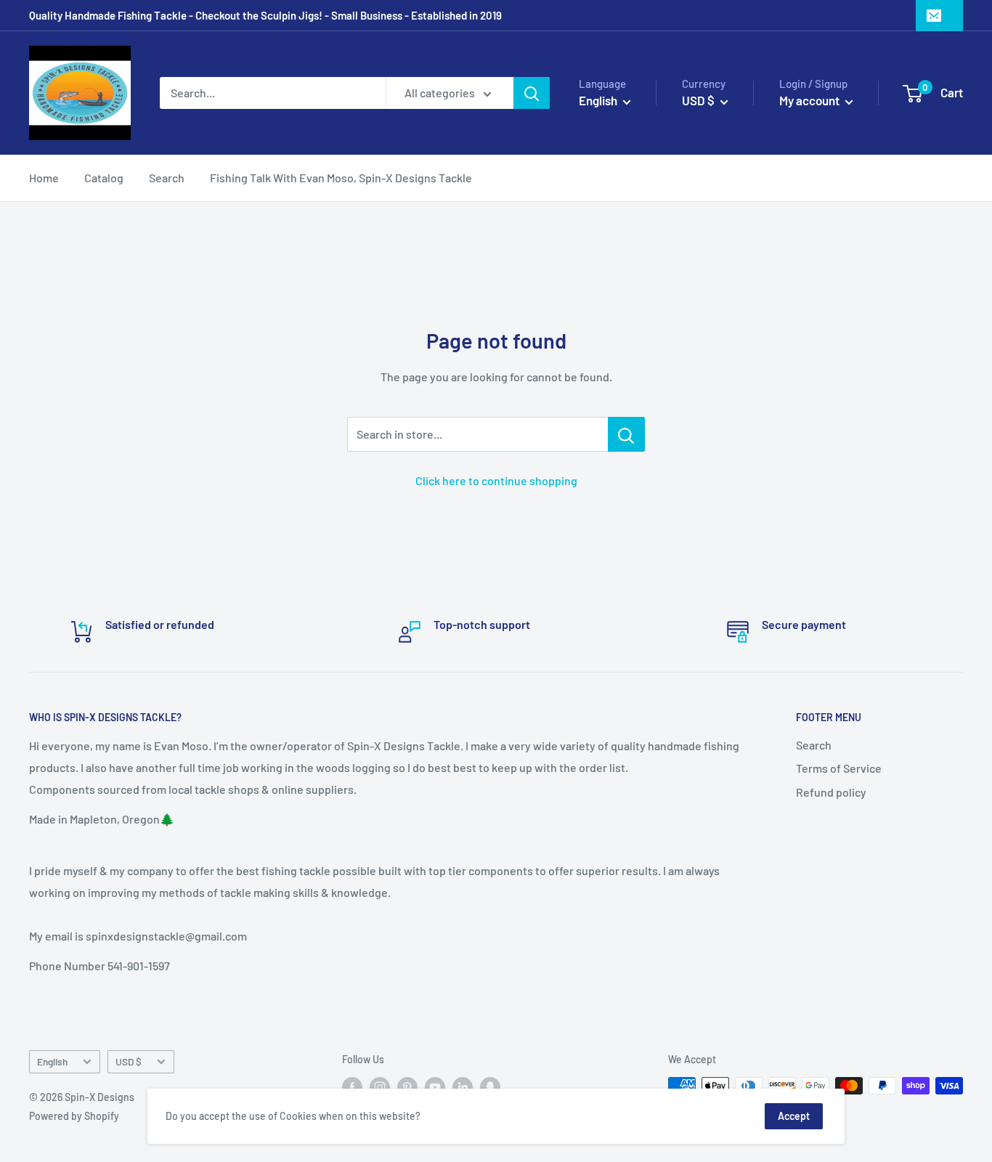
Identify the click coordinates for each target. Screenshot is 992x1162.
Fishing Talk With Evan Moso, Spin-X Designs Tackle (341, 177)
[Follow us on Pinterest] (407, 1087)
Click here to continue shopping (496, 480)
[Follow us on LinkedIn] (462, 1087)
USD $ (128, 1061)
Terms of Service (839, 768)
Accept (794, 1116)
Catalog (103, 177)
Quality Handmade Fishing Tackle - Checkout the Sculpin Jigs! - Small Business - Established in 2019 (265, 15)
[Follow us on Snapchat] (490, 1087)
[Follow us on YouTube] (435, 1087)
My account (810, 100)
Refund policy (831, 792)
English (52, 1061)
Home (44, 177)
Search (166, 177)
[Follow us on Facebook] (352, 1087)
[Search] (531, 93)
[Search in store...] (626, 434)
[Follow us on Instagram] (380, 1087)
